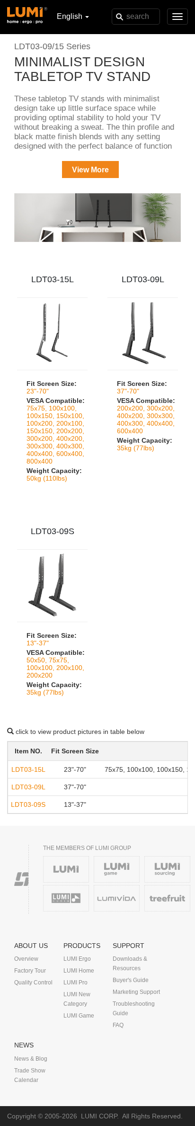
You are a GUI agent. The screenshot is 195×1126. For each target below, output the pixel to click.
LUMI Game (78, 1015)
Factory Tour (30, 970)
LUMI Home (78, 970)
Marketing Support (136, 992)
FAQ (118, 1025)
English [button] (70, 16)
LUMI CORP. (100, 1116)
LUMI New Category (76, 999)
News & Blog (30, 1058)
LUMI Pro (75, 982)
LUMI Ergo (77, 959)
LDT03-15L (52, 279)
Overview (26, 959)
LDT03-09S (52, 531)
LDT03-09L (143, 279)
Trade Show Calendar (29, 1075)
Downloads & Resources (130, 964)
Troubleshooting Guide (134, 1009)
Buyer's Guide (131, 980)
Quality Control (33, 982)
